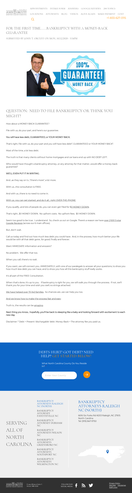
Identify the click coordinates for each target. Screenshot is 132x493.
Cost (121, 13)
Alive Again (88, 13)
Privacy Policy (114, 483)
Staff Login (113, 487)
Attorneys (52, 13)
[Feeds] (83, 485)
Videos (74, 13)
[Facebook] (76, 485)
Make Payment (106, 13)
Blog (64, 13)
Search (33, 20)
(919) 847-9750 (89, 421)
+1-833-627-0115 (116, 18)
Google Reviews (91, 8)
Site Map (112, 485)
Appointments (38, 8)
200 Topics (109, 8)
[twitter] (91, 485)
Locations (36, 13)
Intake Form (57, 8)
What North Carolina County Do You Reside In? (64, 364)
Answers (73, 8)
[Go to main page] (16, 12)
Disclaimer (122, 485)
